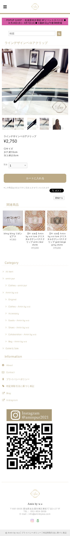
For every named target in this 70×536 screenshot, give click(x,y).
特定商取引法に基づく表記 (20, 386)
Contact (10, 372)
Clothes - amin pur (17, 285)
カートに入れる (35, 178)
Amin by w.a (12, 292)
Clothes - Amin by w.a (19, 306)
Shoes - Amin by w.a (18, 327)
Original (12, 299)
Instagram (12, 400)
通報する (59, 198)
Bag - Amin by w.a (17, 341)
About (9, 365)
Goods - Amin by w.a (18, 320)
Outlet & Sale (12, 348)
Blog (8, 393)
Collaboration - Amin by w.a (22, 334)
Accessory (13, 313)
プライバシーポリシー (18, 379)
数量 (6, 164)
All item (9, 271)
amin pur (10, 278)
